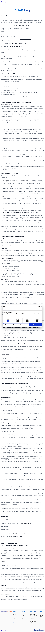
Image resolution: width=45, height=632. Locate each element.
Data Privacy (41, 613)
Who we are (14, 612)
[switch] (17, 321)
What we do (14, 614)
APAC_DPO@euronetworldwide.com (19, 43)
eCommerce (32, 618)
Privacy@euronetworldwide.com (15, 46)
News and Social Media (15, 616)
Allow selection (22, 324)
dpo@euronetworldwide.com (25, 39)
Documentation (41, 1)
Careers (14, 618)
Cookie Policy (41, 616)
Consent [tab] (9, 309)
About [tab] (36, 309)
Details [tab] (22, 309)
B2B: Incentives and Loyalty (33, 622)
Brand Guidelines (15, 619)
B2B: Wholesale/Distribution (33, 624)
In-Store (31, 617)
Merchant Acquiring (23, 615)
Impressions (42, 617)
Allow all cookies (35, 324)
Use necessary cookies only (9, 324)
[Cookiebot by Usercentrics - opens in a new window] (38, 306)
